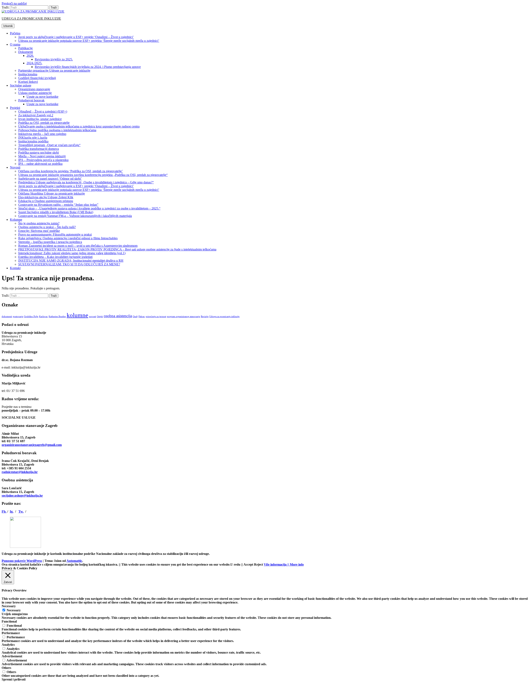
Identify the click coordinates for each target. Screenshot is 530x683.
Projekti (15, 108)
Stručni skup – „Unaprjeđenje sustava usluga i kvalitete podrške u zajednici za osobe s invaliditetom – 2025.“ (89, 208)
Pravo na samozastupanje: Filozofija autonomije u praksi (55, 234)
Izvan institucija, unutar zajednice (40, 119)
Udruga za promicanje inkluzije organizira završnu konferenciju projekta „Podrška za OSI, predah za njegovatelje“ (93, 175)
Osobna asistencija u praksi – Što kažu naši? (47, 227)
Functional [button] (9, 621)
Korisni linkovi (28, 81)
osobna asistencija (118, 316)
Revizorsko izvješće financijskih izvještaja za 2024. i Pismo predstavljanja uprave (88, 67)
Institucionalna (27, 74)
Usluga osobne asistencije (35, 93)
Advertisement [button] (12, 656)
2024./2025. (34, 63)
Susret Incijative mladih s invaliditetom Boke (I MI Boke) (55, 212)
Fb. (4, 511)
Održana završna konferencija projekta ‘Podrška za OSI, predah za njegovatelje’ (70, 171)
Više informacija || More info (284, 564)
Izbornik (8, 26)
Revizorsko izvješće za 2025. (54, 59)
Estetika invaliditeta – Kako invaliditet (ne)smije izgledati (55, 257)
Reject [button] (258, 564)
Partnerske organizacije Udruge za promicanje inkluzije (54, 70)
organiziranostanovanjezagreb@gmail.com (32, 445)
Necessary (14, 610)
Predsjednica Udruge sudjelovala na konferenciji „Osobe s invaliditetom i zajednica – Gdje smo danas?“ (86, 182)
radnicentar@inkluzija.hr (20, 472)
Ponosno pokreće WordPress (22, 561)
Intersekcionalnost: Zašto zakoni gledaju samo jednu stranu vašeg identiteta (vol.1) (71, 253)
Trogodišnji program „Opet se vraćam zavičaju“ (49, 145)
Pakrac (142, 316)
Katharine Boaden (57, 316)
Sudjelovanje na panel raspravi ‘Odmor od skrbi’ (50, 178)
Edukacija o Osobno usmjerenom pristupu (45, 201)
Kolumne (16, 219)
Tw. (21, 511)
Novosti (15, 167)
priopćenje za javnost (156, 316)
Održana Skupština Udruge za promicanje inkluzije (51, 193)
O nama (15, 44)
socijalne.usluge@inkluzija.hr (22, 495)
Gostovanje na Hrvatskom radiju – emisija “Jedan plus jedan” (58, 204)
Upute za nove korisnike (42, 96)
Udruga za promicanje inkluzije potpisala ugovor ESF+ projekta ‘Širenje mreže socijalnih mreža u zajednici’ (88, 40)
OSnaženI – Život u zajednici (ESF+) (42, 111)
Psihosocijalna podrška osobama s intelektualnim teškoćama (57, 130)
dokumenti (7, 316)
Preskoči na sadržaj (14, 3)
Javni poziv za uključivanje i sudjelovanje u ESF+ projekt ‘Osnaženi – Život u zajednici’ (76, 37)
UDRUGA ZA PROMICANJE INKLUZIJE (31, 18)
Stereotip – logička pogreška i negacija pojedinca (50, 242)
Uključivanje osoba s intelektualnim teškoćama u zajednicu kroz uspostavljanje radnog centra (79, 126)
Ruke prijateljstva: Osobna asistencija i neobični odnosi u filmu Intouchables (68, 238)
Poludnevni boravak (31, 100)
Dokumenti (25, 52)
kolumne (77, 315)
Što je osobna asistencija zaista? (38, 223)
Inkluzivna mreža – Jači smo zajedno (42, 134)
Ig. (11, 511)
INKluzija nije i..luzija (32, 137)
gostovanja (18, 316)
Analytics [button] (8, 644)
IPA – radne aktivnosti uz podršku (40, 163)
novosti (92, 316)
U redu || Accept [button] (241, 564)
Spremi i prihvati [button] (13, 679)
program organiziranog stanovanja (183, 316)
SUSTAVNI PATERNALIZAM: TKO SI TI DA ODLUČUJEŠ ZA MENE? (69, 264)
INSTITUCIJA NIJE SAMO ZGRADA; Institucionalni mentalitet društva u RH (70, 260)
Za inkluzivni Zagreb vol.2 (35, 115)
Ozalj (135, 316)
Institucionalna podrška (33, 141)
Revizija (204, 316)
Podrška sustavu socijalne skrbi (38, 152)
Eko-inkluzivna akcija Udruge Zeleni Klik (45, 197)
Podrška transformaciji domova (38, 149)
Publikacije (25, 48)
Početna (15, 33)
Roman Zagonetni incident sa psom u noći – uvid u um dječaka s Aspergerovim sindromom (77, 245)
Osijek (100, 316)
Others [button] (6, 668)
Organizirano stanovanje (34, 89)
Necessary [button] (9, 606)
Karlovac (43, 316)
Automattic (74, 561)
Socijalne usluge (20, 85)
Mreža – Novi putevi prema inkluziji (42, 156)
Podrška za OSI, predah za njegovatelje (44, 122)
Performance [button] (11, 633)
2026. (30, 55)
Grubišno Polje (31, 316)
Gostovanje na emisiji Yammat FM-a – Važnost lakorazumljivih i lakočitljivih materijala (75, 216)
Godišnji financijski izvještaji (37, 78)
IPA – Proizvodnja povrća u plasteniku (43, 160)
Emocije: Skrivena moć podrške (39, 230)
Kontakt (15, 268)
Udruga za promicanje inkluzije (224, 316)
